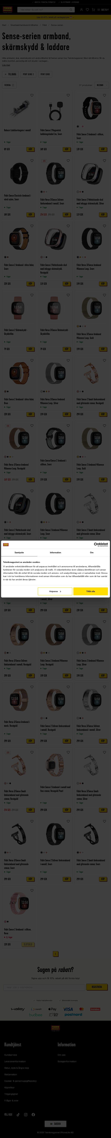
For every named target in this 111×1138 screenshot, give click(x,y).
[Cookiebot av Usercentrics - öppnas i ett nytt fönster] (96, 545)
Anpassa (53, 591)
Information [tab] (55, 552)
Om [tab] (91, 552)
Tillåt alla (90, 591)
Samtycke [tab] (19, 552)
